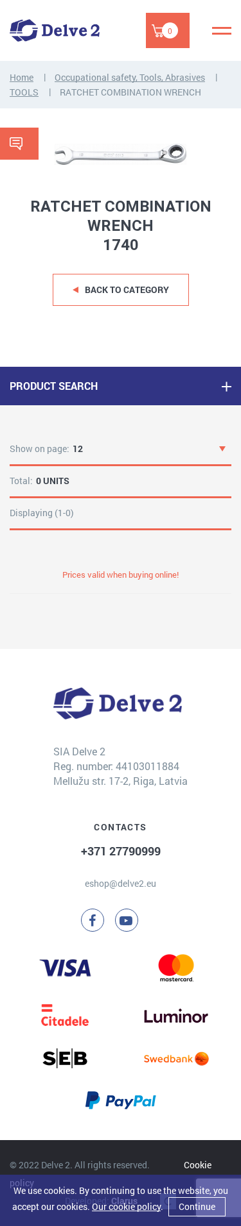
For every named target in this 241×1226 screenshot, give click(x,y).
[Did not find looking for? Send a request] (19, 144)
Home (21, 77)
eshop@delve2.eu (120, 883)
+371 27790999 (121, 851)
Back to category (127, 289)
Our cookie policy (126, 1206)
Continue (197, 1206)
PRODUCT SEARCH (54, 385)
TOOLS (24, 92)
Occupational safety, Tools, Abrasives (130, 77)
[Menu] (221, 30)
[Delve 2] (55, 30)
